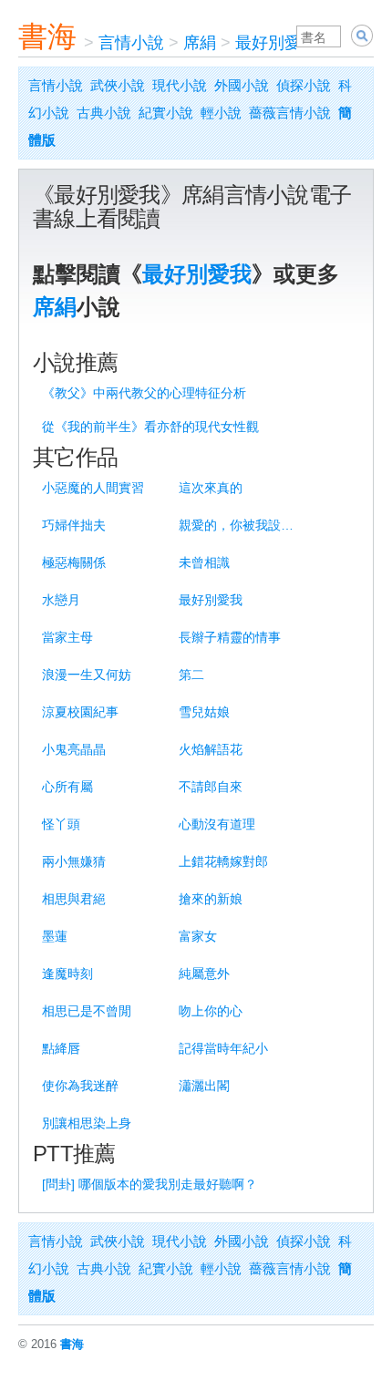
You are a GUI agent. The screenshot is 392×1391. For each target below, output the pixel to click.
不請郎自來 (210, 786)
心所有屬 (67, 786)
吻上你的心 (210, 1011)
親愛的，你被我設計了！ (241, 525)
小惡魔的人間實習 (93, 487)
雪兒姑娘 (204, 712)
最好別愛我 (276, 43)
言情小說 (131, 43)
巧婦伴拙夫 (74, 525)
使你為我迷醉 (80, 1085)
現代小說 (179, 85)
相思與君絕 (74, 898)
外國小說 (241, 85)
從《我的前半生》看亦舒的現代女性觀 (150, 426)
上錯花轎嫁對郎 (223, 861)
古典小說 (104, 112)
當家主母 (67, 637)
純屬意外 (204, 973)
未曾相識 (204, 562)
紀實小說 (166, 112)
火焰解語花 (210, 749)
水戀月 (61, 599)
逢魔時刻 (67, 973)
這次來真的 (210, 487)
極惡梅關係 (74, 562)
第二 (191, 674)
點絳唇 (61, 1048)
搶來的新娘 (210, 898)
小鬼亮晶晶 (74, 749)
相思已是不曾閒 (86, 1011)
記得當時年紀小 (223, 1048)
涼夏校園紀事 (80, 712)
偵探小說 (303, 85)
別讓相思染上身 (86, 1123)
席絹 (199, 43)
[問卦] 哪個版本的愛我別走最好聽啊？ (149, 1184)
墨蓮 (54, 936)
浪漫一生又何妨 (86, 674)
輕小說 (221, 112)
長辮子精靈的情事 (230, 637)
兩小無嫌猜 (74, 861)
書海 (47, 36)
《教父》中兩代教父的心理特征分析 (144, 393)
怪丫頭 (61, 824)
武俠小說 (117, 85)
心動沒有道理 (217, 824)
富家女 (198, 936)
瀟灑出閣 (204, 1085)
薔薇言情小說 (290, 112)
